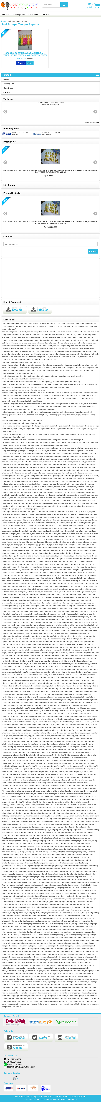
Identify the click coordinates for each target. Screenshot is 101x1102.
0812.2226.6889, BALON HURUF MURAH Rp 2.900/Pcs (57, 1099)
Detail (22, 63)
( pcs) (89, 5)
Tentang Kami (19, 14)
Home (3, 21)
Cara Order (33, 14)
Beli (30, 63)
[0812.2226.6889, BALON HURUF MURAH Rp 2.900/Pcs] (20, 10)
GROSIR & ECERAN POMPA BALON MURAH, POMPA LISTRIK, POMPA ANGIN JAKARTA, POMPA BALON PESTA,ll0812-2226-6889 (24, 55)
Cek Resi (45, 14)
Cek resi (93, 251)
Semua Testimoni (90, 122)
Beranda (5, 14)
